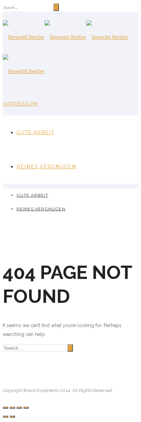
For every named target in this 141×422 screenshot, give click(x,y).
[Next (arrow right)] (12, 417)
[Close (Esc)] (5, 408)
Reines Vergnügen (46, 167)
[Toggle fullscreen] (19, 408)
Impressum (20, 104)
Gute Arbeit (35, 132)
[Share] (12, 408)
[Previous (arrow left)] (5, 417)
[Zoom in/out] (26, 408)
